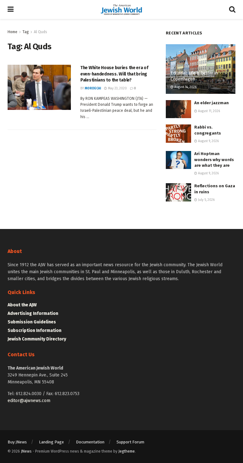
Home (12, 32)
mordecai (93, 88)
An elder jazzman (211, 102)
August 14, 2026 (184, 87)
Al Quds (40, 32)
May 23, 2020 (117, 88)
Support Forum (130, 442)
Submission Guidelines (32, 322)
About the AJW (22, 305)
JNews (26, 451)
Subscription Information (34, 330)
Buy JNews (17, 442)
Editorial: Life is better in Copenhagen (194, 75)
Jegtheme (126, 451)
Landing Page (51, 442)
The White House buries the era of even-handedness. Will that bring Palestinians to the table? (114, 74)
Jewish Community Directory (37, 339)
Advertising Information (33, 313)
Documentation (90, 442)
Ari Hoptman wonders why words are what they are (214, 159)
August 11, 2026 (208, 111)
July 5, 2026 (206, 200)
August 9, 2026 (208, 141)
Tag (25, 32)
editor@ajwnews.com (29, 400)
